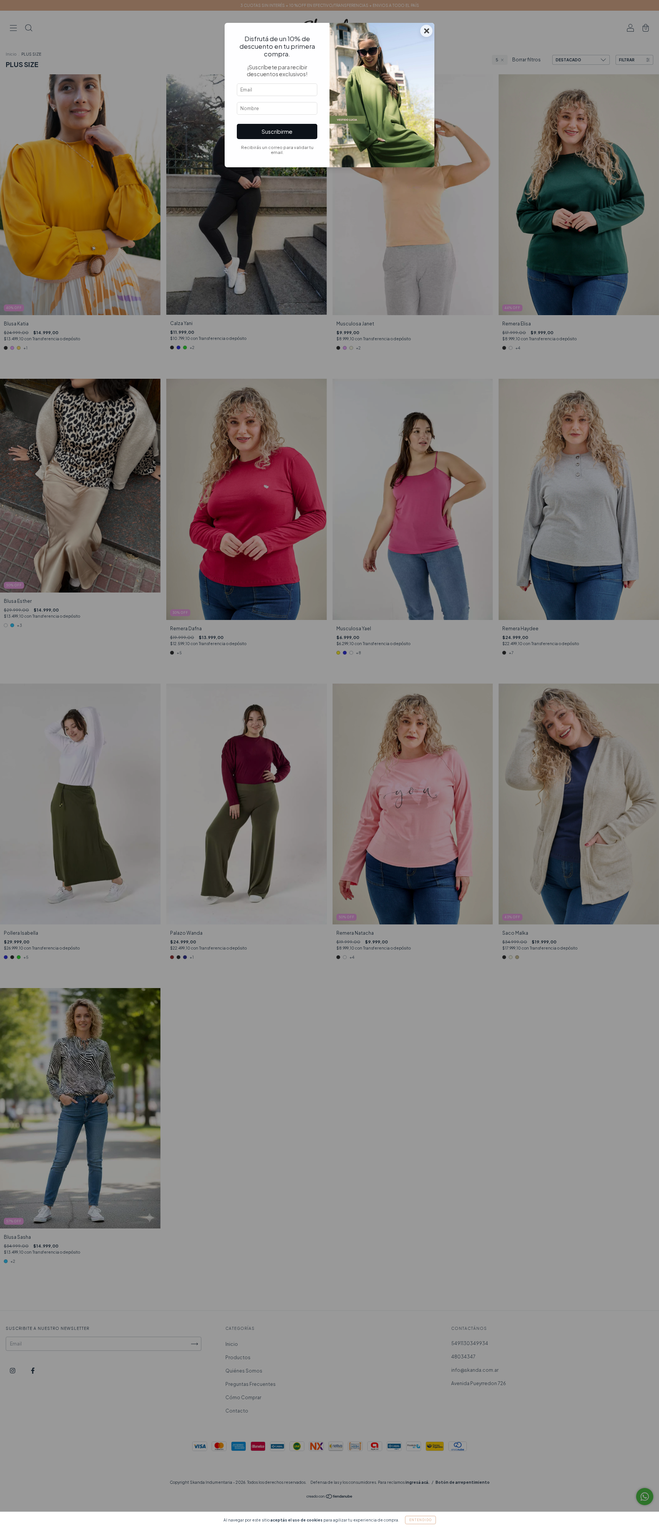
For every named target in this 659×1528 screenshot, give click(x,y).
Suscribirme (277, 131)
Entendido (420, 1520)
